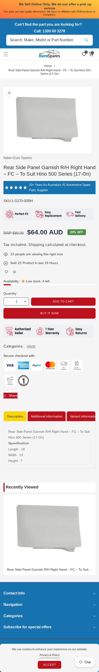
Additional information (46, 416)
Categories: (13, 346)
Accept (49, 664)
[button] (8, 54)
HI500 (31, 346)
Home (48, 66)
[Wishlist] (6, 272)
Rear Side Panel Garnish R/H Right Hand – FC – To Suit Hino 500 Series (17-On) (47, 570)
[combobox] (49, 40)
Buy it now (49, 313)
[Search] (86, 40)
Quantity (9, 293)
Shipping (36, 245)
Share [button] (13, 395)
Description (15, 416)
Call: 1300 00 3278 (49, 31)
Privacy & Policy (50, 655)
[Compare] (14, 272)
